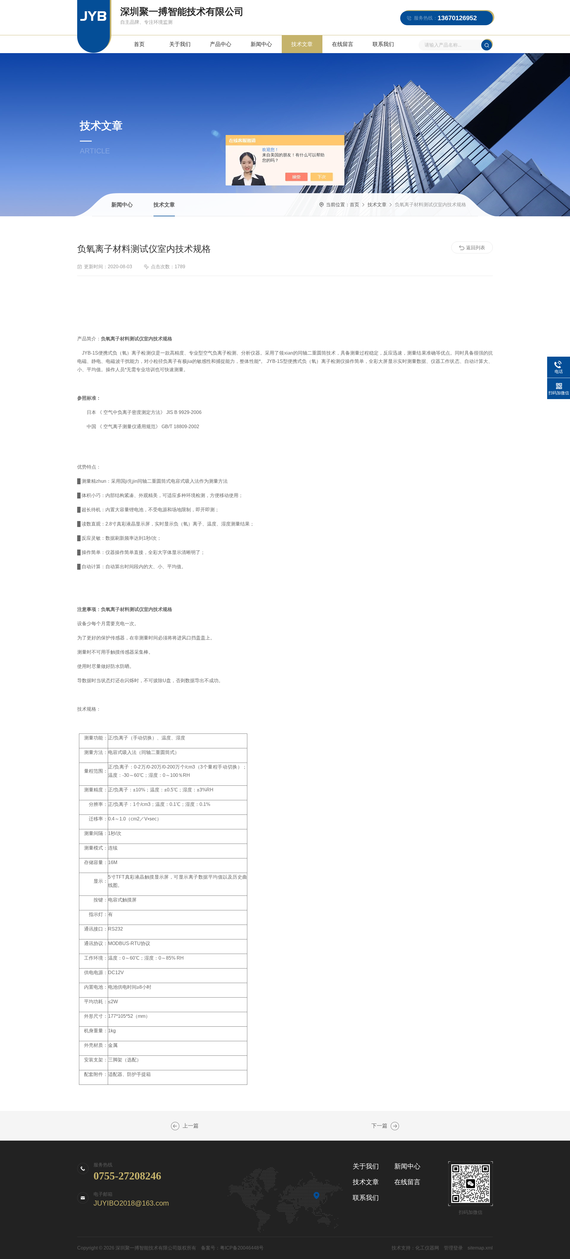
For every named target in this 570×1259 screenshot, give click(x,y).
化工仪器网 (427, 1247)
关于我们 (180, 44)
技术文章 (302, 44)
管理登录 (453, 1247)
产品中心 (220, 44)
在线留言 (342, 44)
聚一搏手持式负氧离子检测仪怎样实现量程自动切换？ (175, 1126)
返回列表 (475, 247)
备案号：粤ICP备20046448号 (232, 1247)
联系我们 (383, 44)
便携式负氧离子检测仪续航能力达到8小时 (394, 1126)
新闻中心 (261, 44)
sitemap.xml (480, 1247)
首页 (139, 44)
